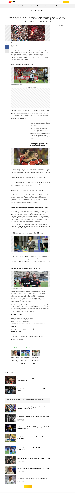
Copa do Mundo (50, 5)
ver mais (27, 486)
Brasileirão (45, 5)
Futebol (37, 10)
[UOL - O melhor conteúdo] (11, 2)
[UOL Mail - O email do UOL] (57, 2)
